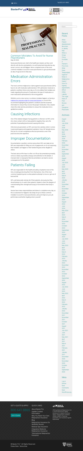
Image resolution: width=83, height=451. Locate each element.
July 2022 (65, 287)
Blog (33, 420)
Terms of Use (23, 446)
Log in (64, 381)
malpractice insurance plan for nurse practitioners (26, 100)
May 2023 (65, 245)
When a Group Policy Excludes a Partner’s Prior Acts (65, 59)
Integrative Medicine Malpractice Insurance (39, 430)
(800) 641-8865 (64, 2)
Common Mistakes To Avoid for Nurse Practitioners (32, 56)
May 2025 (65, 169)
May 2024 (65, 210)
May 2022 (65, 293)
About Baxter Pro (38, 409)
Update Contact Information (37, 412)
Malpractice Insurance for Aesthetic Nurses (41, 423)
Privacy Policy (15, 446)
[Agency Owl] (67, 444)
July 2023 (65, 239)
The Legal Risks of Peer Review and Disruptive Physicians (65, 103)
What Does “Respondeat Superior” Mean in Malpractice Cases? (66, 74)
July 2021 (65, 330)
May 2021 (65, 337)
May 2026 (65, 130)
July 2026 (65, 123)
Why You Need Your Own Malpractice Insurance (40, 417)
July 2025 (65, 162)
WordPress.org (66, 392)
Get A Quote (16, 415)
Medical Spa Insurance (40, 427)
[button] (15, 3)
